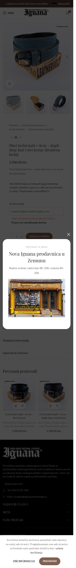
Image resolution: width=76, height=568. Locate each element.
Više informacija (24, 561)
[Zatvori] (68, 234)
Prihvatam (50, 561)
